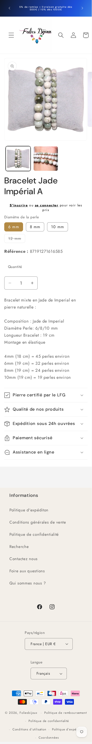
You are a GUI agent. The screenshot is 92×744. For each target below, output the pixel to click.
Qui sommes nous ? (27, 583)
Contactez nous (23, 559)
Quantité (15, 266)
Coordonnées (49, 737)
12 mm (16, 239)
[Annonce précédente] (9, 8)
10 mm (57, 227)
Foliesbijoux (28, 713)
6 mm (13, 227)
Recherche (19, 546)
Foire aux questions (27, 571)
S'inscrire (19, 205)
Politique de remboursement (65, 713)
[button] (11, 35)
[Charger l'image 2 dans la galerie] (45, 158)
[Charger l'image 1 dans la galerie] (18, 158)
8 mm (35, 227)
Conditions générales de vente (37, 522)
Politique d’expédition (68, 729)
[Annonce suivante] (82, 8)
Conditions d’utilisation (29, 729)
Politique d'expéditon (28, 510)
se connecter (47, 205)
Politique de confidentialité (34, 534)
